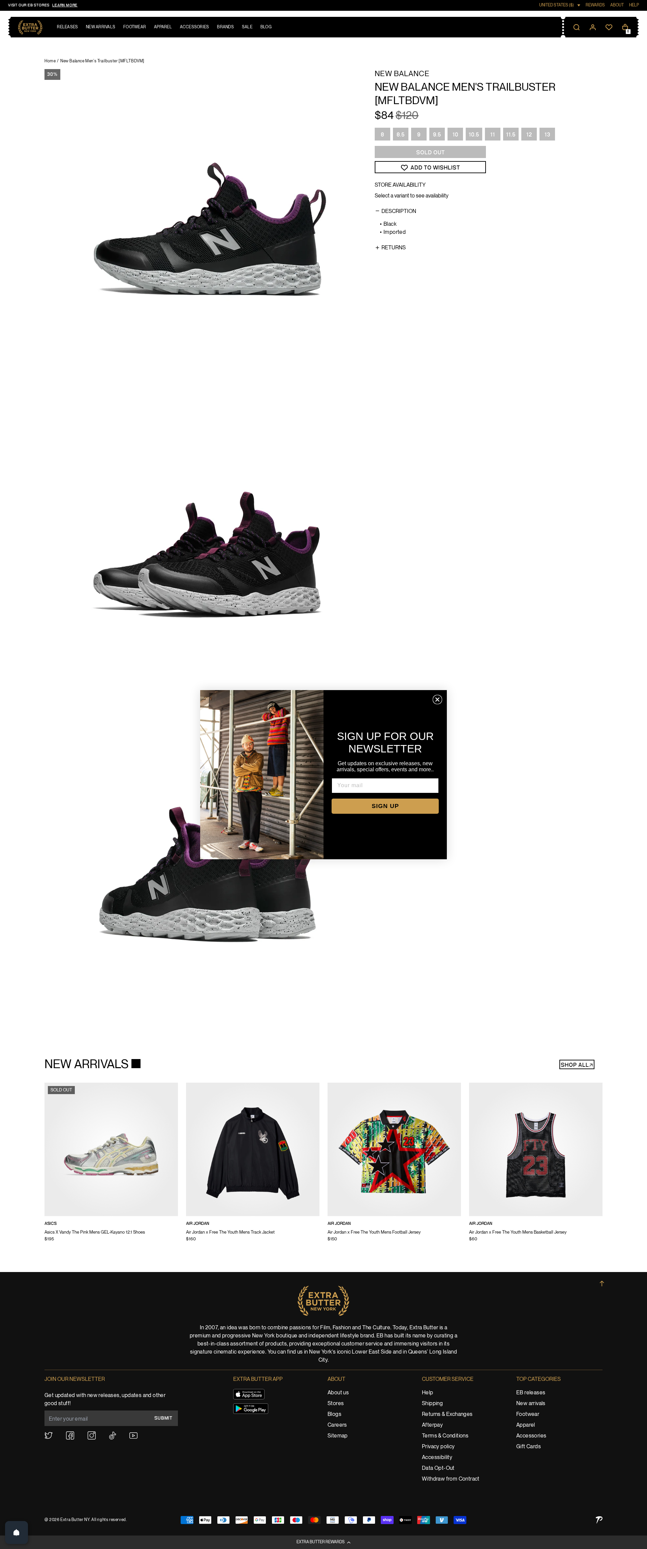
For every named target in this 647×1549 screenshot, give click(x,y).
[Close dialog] (437, 699)
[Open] (16, 1532)
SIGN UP (385, 806)
